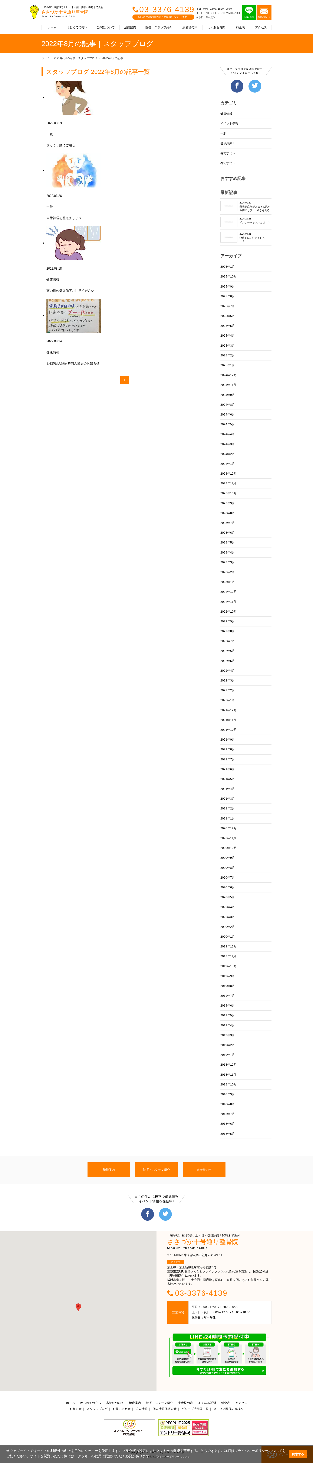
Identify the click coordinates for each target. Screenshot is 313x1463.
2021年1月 (227, 818)
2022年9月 (227, 621)
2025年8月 (227, 296)
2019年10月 (228, 966)
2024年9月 (227, 395)
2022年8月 (227, 631)
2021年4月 (227, 788)
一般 (223, 133)
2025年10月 (228, 276)
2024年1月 (227, 463)
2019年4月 (227, 1025)
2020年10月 (228, 848)
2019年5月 (227, 1015)
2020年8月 (227, 867)
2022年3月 (227, 680)
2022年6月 (227, 650)
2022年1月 (227, 700)
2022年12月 (228, 591)
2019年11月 (228, 956)
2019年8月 (227, 986)
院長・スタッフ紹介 (158, 27)
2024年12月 (228, 375)
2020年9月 (227, 857)
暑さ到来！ (227, 143)
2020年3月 (227, 917)
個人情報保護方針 (165, 1409)
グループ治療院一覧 (195, 1409)
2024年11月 (228, 384)
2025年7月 (227, 306)
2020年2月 (227, 926)
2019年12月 (228, 946)
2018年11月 (228, 1074)
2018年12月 (228, 1064)
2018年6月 (227, 1123)
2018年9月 (227, 1094)
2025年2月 (227, 355)
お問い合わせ (122, 1409)
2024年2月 (227, 454)
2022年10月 (228, 611)
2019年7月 (227, 995)
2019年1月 (227, 1054)
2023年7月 (227, 522)
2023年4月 (227, 552)
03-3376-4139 (166, 9)
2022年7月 (227, 641)
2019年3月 (227, 1035)
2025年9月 (227, 286)
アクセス (261, 27)
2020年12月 (228, 828)
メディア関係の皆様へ (228, 1409)
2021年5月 (227, 779)
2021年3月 (227, 798)
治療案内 (130, 27)
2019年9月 (227, 976)
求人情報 (142, 1409)
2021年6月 (227, 769)
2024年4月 (227, 434)
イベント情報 (229, 123)
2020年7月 (227, 877)
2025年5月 (227, 325)
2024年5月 (227, 424)
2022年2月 (227, 690)
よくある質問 (216, 27)
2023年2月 (227, 572)
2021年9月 (227, 739)
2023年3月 (227, 562)
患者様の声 (189, 27)
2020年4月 (227, 907)
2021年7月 (227, 759)
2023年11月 (228, 483)
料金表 (240, 27)
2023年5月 (227, 542)
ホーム (51, 27)
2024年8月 (227, 404)
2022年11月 (228, 601)
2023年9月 (227, 503)
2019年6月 (227, 1005)
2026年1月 (227, 266)
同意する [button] (298, 1454)
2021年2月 (227, 808)
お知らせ (76, 1409)
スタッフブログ (97, 1409)
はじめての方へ (77, 27)
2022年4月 (227, 670)
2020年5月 (227, 897)
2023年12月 (228, 473)
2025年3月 (227, 345)
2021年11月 (228, 720)
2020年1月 (227, 936)
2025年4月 (227, 335)
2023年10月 (228, 493)
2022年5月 (227, 660)
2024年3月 (227, 444)
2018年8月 (227, 1104)
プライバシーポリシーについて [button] (172, 1456)
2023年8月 (227, 513)
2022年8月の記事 (112, 58)
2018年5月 (227, 1133)
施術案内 (109, 1169)
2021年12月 (228, 710)
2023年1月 (227, 582)
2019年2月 (227, 1045)
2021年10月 (228, 729)
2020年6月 (227, 887)
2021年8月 (227, 749)
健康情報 (226, 113)
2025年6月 (227, 316)
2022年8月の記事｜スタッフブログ (76, 58)
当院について (106, 27)
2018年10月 (228, 1084)
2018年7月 (227, 1114)
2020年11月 (228, 838)
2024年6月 (227, 414)
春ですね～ (227, 153)
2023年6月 (227, 532)
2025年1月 (227, 365)
